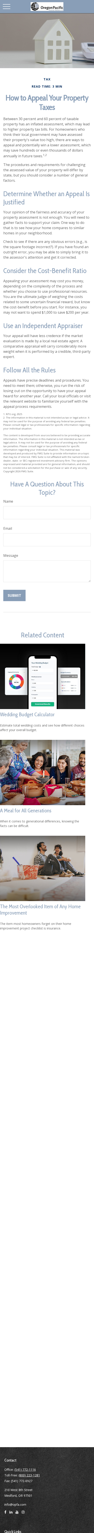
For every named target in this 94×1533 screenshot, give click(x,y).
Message (10, 555)
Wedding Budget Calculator (27, 714)
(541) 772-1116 (25, 1469)
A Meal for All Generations (25, 810)
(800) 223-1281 (29, 1475)
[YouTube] (17, 1513)
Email (7, 528)
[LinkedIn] (10, 1513)
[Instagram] (23, 1513)
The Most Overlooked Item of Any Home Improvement (40, 909)
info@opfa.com (15, 1504)
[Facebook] (5, 1513)
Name (8, 501)
